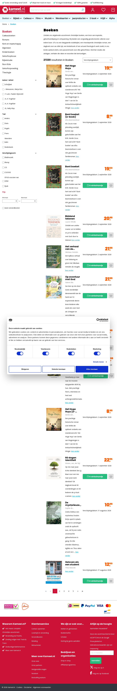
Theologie (6, 72)
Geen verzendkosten (12, 208)
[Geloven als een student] (54, 572)
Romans (5, 39)
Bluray (7, 162)
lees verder (75, 108)
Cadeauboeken (8, 35)
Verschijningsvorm (9, 153)
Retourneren (36, 645)
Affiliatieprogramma (68, 665)
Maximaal (28, 199)
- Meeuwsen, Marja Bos (13, 89)
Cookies (19, 687)
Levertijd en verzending (40, 633)
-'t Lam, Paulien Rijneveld (14, 94)
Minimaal (9, 199)
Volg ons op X (98, 668)
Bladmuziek (9, 157)
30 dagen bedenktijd (63, 3)
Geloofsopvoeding (10, 68)
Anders (7, 118)
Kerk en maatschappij (11, 44)
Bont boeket (72, 166)
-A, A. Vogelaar (10, 99)
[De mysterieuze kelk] (54, 512)
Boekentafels (66, 633)
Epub (6, 186)
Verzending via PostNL (13, 636)
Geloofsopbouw (9, 56)
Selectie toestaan (58, 369)
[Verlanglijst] (103, 10)
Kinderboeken (8, 52)
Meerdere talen (8, 140)
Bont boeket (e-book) (72, 115)
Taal (3, 114)
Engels (7, 128)
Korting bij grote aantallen (70, 641)
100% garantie (82, 3)
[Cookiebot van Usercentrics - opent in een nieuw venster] (98, 320)
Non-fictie (6, 64)
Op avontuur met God (72, 278)
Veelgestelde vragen (39, 669)
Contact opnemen (38, 629)
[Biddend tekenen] (54, 226)
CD (6, 167)
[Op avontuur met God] (54, 287)
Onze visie (35, 661)
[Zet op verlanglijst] (111, 84)
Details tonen (98, 362)
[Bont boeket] (54, 124)
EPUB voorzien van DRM (12, 179)
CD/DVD (8, 172)
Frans (7, 133)
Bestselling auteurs (39, 677)
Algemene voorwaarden (42, 687)
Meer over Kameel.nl (13, 650)
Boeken (7, 31)
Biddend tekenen (70, 217)
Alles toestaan (92, 369)
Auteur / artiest (7, 80)
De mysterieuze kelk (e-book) (73, 503)
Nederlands (9, 147)
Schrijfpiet (8, 84)
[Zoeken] (82, 9)
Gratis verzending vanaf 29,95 (16, 3)
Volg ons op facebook (100, 673)
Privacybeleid (95, 641)
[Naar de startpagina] (13, 10)
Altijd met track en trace (41, 3)
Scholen (64, 637)
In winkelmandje (96, 84)
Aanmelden (96, 660)
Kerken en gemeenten (69, 629)
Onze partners (37, 665)
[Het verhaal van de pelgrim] (54, 256)
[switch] (45, 353)
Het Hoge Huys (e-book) (70, 410)
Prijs (3, 192)
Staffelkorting (97, 3)
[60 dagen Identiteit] (54, 467)
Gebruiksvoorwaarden (98, 645)
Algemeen (6, 48)
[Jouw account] (93, 10)
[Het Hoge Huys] (54, 76)
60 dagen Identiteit (70, 459)
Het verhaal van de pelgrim (72, 247)
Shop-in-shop (66, 661)
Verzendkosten (37, 637)
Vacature (35, 673)
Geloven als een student (72, 563)
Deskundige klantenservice (15, 647)
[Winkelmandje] (113, 10)
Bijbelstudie (7, 60)
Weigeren (25, 369)
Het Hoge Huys (70, 67)
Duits (6, 123)
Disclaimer (28, 687)
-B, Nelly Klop (10, 108)
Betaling (35, 641)
